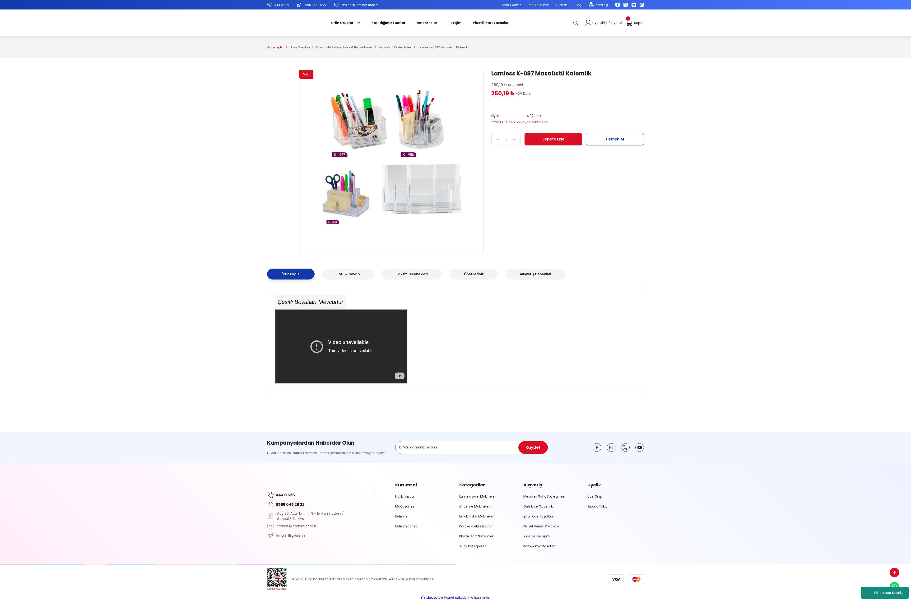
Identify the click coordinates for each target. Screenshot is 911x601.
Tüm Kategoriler (472, 546)
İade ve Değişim (536, 536)
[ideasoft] (430, 597)
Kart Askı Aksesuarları (476, 526)
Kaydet (532, 447)
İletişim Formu (406, 526)
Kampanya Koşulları (539, 546)
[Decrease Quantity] (495, 139)
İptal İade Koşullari (538, 516)
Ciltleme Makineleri (475, 506)
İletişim (401, 516)
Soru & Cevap (348, 274)
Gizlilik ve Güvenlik (538, 506)
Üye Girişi (599, 22)
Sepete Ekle (553, 139)
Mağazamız (404, 506)
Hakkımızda (404, 496)
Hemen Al (615, 139)
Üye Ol (616, 22)
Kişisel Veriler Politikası (541, 526)
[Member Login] (588, 23)
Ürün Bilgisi (290, 274)
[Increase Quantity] (516, 139)
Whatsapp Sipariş (888, 592)
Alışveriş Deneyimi (535, 274)
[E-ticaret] (455, 598)
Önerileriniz (474, 274)
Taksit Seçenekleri (412, 274)
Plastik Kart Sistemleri (476, 536)
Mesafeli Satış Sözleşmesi (544, 496)
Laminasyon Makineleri (478, 496)
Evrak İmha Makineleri (477, 516)
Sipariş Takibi (597, 506)
